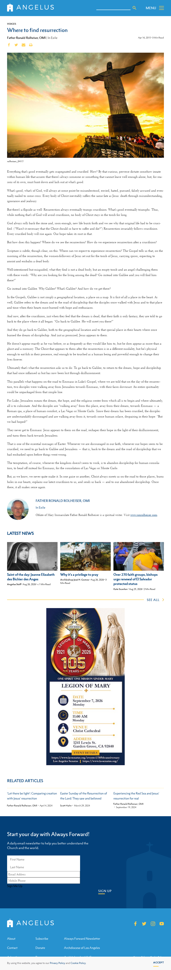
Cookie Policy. (78, 963)
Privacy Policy (57, 963)
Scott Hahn (66, 805)
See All (153, 600)
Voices (11, 23)
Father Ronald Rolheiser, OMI (26, 37)
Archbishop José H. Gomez (74, 579)
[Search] (134, 7)
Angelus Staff (14, 584)
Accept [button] (158, 962)
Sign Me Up (14, 886)
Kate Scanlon (120, 589)
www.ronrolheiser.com (143, 515)
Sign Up (105, 891)
